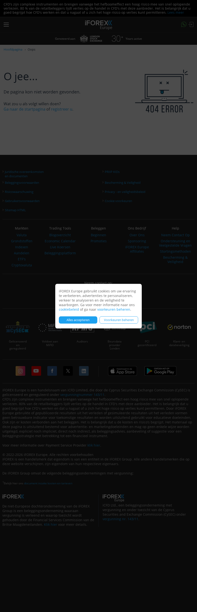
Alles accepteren (78, 320)
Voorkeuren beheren (119, 320)
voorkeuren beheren (113, 309)
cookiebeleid (69, 309)
